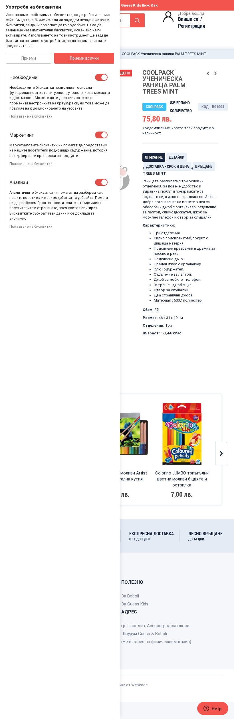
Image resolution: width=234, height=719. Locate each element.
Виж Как (150, 5)
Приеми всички (84, 58)
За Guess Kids (134, 604)
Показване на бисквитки (31, 116)
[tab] (153, 157)
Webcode (139, 685)
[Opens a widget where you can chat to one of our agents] (212, 709)
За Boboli (130, 596)
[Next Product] (215, 74)
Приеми (28, 58)
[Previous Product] (208, 74)
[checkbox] (101, 77)
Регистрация (191, 25)
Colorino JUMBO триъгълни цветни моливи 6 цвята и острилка (182, 479)
